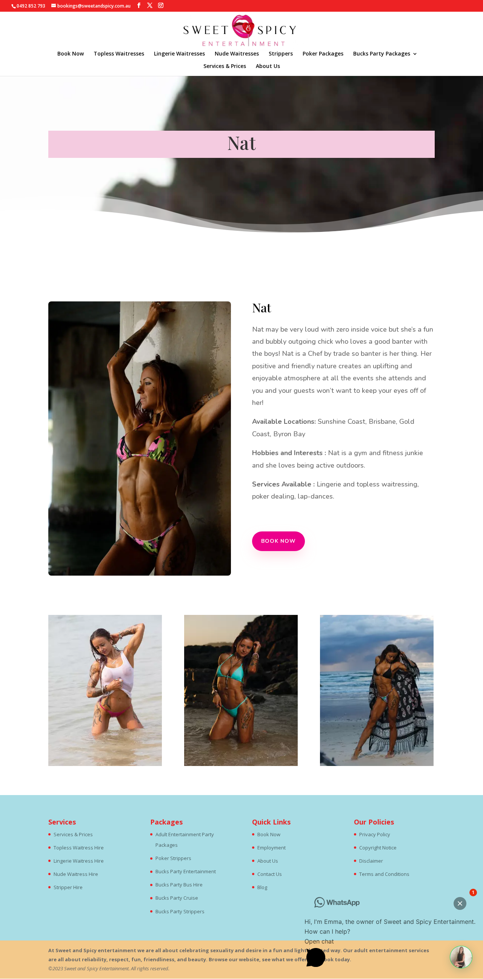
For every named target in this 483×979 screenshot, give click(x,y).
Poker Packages (323, 54)
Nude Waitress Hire (76, 874)
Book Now (70, 54)
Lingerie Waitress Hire (79, 860)
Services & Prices (224, 66)
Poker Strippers (173, 858)
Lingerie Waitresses (179, 54)
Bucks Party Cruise (176, 897)
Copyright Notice (378, 847)
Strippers (281, 54)
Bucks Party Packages (381, 54)
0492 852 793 (31, 6)
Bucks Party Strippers (180, 911)
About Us (268, 66)
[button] (461, 957)
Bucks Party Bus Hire (179, 884)
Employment (271, 847)
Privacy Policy (374, 834)
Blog (262, 887)
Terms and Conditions (384, 874)
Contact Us (269, 874)
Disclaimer (371, 860)
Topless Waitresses (119, 54)
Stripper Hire (68, 887)
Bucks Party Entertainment (185, 871)
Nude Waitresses (237, 54)
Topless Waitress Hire (79, 847)
